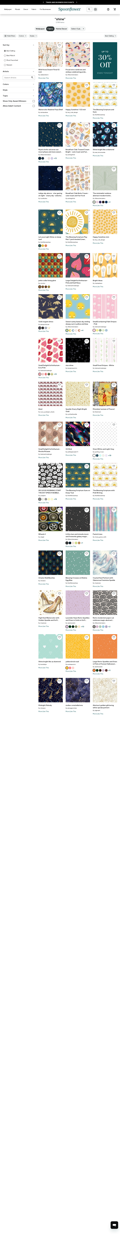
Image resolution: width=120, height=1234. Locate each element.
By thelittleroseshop (99, 115)
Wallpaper (8, 9)
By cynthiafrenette (71, 414)
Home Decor (61, 29)
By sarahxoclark (70, 623)
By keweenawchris (71, 368)
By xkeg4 (41, 537)
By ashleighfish (70, 155)
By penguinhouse (43, 324)
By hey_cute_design (72, 112)
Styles (33, 36)
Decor (26, 9)
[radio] (5, 51)
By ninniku (41, 283)
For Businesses (45, 9)
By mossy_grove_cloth (99, 537)
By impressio (97, 583)
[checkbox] (34, 101)
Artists (19, 71)
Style (19, 90)
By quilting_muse (98, 452)
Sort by (19, 45)
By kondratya (42, 664)
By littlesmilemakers (72, 75)
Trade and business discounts (60, 2)
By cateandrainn (43, 75)
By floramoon (97, 412)
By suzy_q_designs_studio (46, 412)
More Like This (43, 78)
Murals (17, 9)
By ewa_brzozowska (99, 152)
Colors (23, 36)
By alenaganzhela (71, 708)
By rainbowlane (43, 112)
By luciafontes (42, 198)
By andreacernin (71, 664)
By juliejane (42, 495)
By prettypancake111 (72, 452)
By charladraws (97, 283)
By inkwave (41, 581)
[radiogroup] (19, 58)
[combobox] (78, 28)
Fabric (34, 9)
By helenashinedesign (72, 285)
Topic (19, 96)
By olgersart (96, 710)
